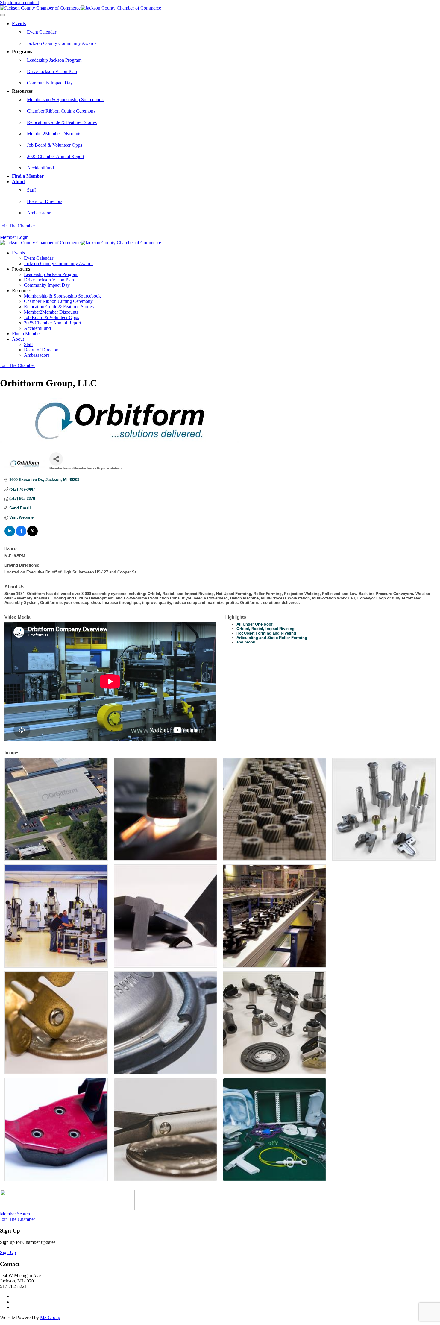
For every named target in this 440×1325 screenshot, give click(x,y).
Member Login (14, 237)
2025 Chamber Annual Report (55, 156)
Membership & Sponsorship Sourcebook (65, 99)
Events (19, 23)
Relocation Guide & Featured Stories (62, 122)
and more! (245, 642)
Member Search (15, 1213)
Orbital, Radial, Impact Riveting (265, 628)
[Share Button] (56, 459)
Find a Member (28, 176)
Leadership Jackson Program (54, 60)
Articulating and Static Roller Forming (271, 637)
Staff (31, 189)
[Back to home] (80, 7)
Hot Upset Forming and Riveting (266, 633)
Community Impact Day (50, 82)
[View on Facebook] (21, 535)
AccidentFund (40, 167)
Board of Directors (44, 201)
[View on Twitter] (32, 535)
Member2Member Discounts (54, 133)
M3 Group (50, 1317)
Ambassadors (39, 212)
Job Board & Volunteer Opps (54, 145)
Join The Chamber (17, 225)
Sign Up (8, 1252)
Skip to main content (19, 2)
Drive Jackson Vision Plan (52, 71)
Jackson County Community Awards (61, 43)
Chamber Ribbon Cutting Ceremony (61, 110)
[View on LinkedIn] (9, 535)
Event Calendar (41, 31)
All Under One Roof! (255, 624)
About (18, 181)
